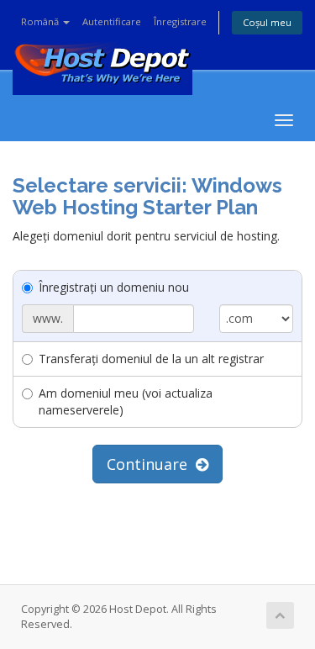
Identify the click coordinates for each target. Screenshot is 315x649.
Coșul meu (267, 22)
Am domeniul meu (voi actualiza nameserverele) (126, 401)
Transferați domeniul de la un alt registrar (151, 359)
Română (41, 21)
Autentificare (111, 21)
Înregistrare (180, 21)
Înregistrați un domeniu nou (114, 287)
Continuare (151, 464)
